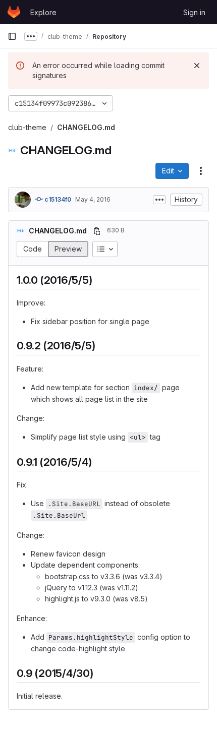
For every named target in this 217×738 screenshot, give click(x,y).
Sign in (194, 12)
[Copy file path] (97, 231)
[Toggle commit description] (159, 199)
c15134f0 (57, 199)
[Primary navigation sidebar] (12, 36)
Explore (43, 12)
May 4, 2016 (93, 199)
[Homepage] (14, 12)
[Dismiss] (197, 65)
